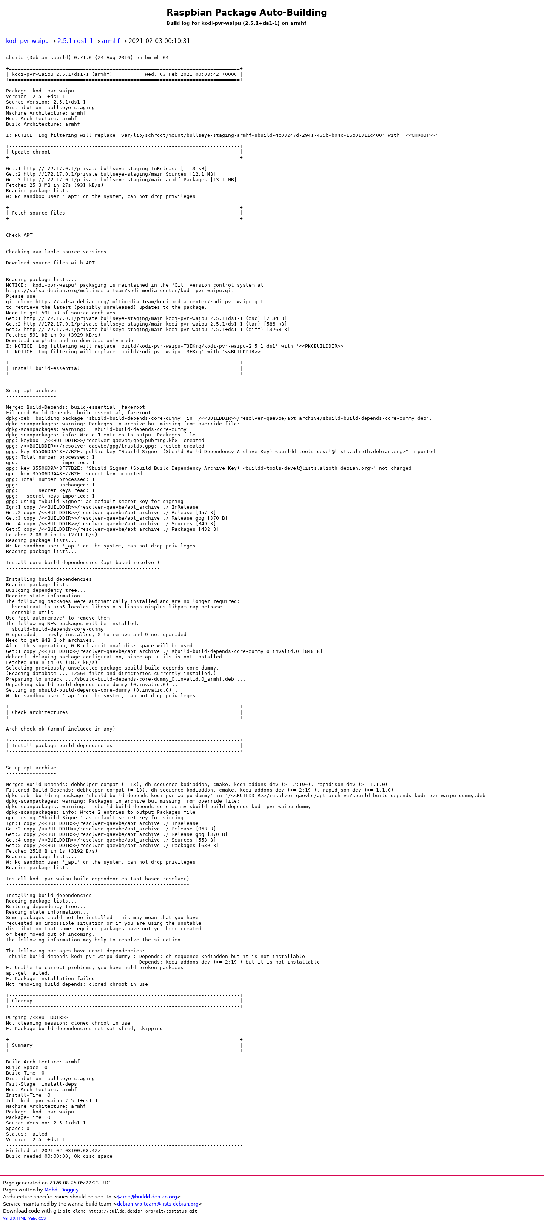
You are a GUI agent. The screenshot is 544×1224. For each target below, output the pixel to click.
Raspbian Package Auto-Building (247, 12)
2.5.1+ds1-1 (75, 40)
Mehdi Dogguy (61, 1190)
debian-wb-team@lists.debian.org (157, 1204)
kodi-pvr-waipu (27, 40)
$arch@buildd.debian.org (147, 1197)
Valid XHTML (14, 1218)
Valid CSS (37, 1218)
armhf (111, 40)
